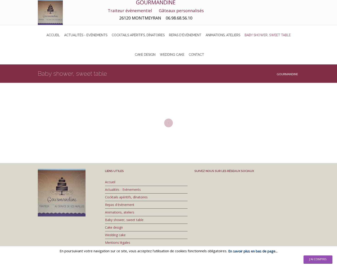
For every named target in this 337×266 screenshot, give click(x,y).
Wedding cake (115, 235)
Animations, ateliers (119, 212)
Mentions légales (117, 242)
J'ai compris (318, 259)
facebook (280, 4)
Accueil (110, 182)
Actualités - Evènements (123, 189)
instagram (271, 4)
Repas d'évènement (119, 204)
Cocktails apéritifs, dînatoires (126, 197)
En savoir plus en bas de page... (252, 251)
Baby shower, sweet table (124, 220)
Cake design (114, 227)
